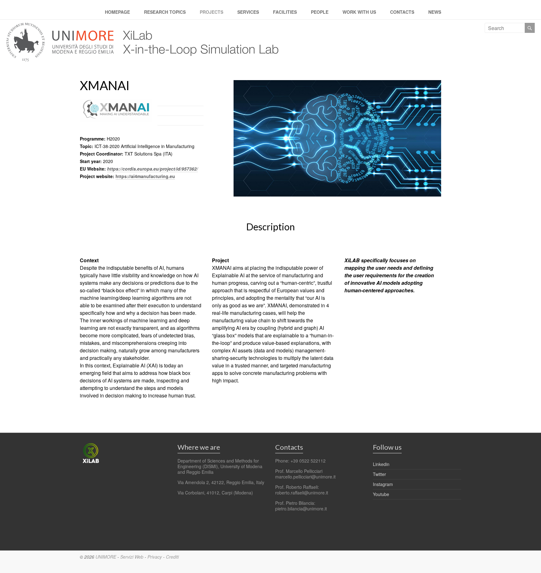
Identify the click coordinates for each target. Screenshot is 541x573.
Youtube (381, 494)
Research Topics (165, 12)
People (319, 12)
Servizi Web (131, 557)
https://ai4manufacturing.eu (145, 176)
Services (248, 12)
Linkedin (381, 464)
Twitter (379, 474)
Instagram (383, 484)
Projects (211, 12)
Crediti (172, 557)
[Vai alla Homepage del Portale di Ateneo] (60, 26)
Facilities (285, 12)
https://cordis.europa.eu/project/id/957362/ (152, 169)
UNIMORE (105, 557)
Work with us (359, 12)
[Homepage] (198, 26)
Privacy (154, 557)
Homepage (117, 12)
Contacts (402, 12)
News (434, 12)
